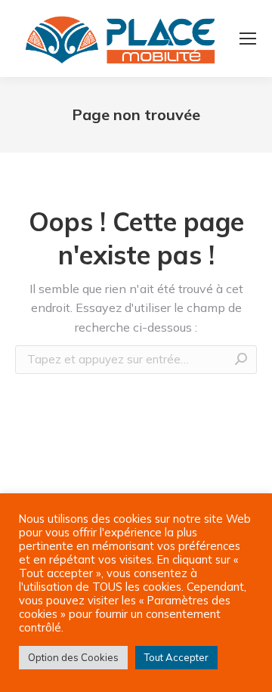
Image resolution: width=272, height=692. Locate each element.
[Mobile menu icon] (248, 38)
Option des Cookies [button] (73, 657)
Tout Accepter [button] (176, 657)
